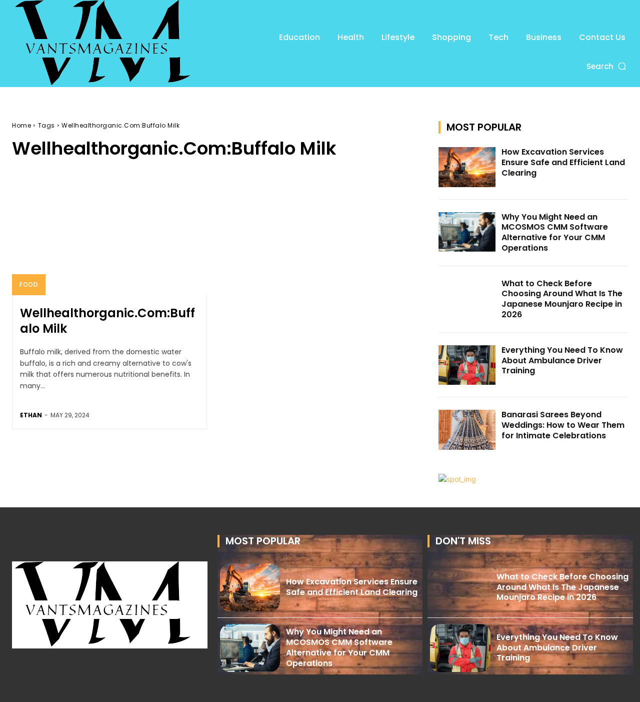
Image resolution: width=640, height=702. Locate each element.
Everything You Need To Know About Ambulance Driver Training (562, 360)
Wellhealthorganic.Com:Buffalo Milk (107, 321)
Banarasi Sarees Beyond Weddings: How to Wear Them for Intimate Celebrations (563, 425)
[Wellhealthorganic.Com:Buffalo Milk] (109, 236)
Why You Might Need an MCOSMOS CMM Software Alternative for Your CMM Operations (555, 232)
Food (29, 284)
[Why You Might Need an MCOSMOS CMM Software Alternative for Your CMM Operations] (467, 232)
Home (21, 125)
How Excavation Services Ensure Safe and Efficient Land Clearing (563, 162)
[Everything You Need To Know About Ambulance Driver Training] (467, 365)
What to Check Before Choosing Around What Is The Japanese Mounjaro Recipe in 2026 (562, 299)
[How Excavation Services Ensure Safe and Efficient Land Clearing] (467, 167)
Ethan (31, 415)
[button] (607, 66)
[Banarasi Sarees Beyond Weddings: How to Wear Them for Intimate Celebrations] (467, 430)
